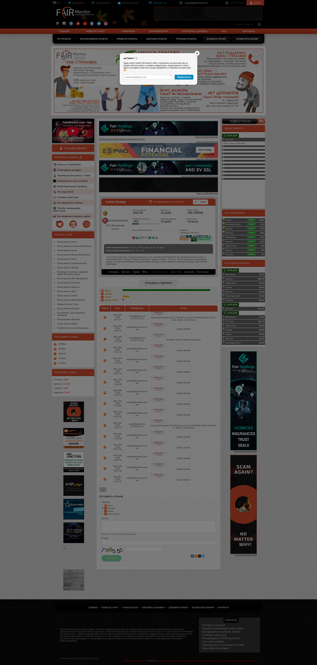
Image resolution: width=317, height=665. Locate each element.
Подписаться (184, 77)
